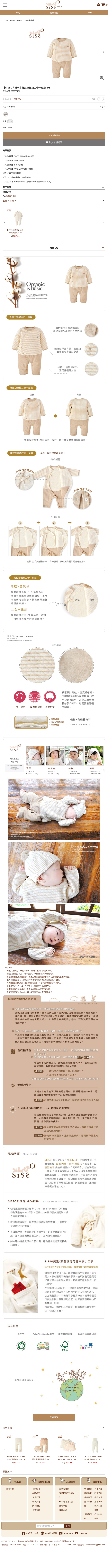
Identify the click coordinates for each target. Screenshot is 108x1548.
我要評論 (17, 99)
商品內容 (54, 247)
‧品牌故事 (36, 1493)
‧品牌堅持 (62, 1506)
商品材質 (7, 150)
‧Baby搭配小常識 (65, 1501)
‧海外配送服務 (98, 1508)
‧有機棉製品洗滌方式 (66, 1495)
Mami (89, 13)
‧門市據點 (36, 1506)
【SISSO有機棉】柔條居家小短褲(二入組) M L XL (67, 1458)
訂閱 (68, 1526)
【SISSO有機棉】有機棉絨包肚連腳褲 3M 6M (92, 1458)
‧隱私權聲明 (88, 1503)
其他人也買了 (9, 201)
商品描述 (7, 187)
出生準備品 (29, 20)
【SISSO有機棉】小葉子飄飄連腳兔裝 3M (15, 231)
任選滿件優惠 (10, 196)
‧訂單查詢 (98, 1493)
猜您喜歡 (7, 1428)
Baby (18, 13)
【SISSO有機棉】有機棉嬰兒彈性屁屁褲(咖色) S (41, 1458)
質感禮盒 (54, 13)
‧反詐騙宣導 (88, 1516)
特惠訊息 (7, 191)
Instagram (68, 1533)
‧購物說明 (88, 1493)
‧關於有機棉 (63, 1489)
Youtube (83, 1533)
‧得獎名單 (98, 1497)
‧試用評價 (9, 1489)
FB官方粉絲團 (32, 1533)
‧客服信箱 (98, 1489)
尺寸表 (102, 107)
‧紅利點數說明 (98, 1516)
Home (5, 20)
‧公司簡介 (36, 1489)
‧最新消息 (36, 1501)
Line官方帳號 (51, 1533)
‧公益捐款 (36, 1510)
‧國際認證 (62, 1510)
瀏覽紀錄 (7, 1471)
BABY (19, 20)
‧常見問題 (88, 1489)
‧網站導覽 (88, 1497)
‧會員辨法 (36, 1497)
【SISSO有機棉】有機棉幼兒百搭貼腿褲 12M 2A (15, 1458)
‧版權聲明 (98, 1501)
